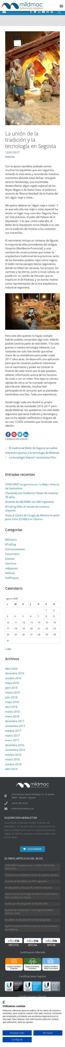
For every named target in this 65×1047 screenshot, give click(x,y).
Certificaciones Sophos (32, 976)
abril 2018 (11, 707)
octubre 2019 (13, 678)
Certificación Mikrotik (32, 952)
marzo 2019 (12, 692)
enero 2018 (12, 716)
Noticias (10, 156)
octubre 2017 (13, 730)
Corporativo (12, 554)
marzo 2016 (12, 759)
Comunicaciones (15, 549)
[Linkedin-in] (47, 12)
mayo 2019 (12, 683)
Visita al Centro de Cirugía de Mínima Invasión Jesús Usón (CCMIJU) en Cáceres (31, 895)
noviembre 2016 (15, 749)
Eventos (10, 558)
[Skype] (52, 12)
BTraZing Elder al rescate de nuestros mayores (28, 887)
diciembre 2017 (14, 721)
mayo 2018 (12, 702)
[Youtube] (43, 12)
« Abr (8, 649)
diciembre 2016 (14, 745)
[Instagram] (39, 12)
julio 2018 (11, 697)
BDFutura (11, 539)
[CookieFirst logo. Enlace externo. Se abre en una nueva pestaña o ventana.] (4, 1002)
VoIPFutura (11, 578)
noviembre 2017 (15, 726)
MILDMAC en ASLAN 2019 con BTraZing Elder (28, 919)
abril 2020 (11, 668)
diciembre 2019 (14, 673)
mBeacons (11, 568)
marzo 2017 (12, 735)
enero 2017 (12, 740)
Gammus (10, 563)
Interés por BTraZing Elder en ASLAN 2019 (26, 903)
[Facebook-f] (31, 12)
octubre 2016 (13, 754)
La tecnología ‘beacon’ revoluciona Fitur (32, 457)
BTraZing (10, 544)
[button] (59, 12)
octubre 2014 (13, 764)
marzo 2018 (12, 711)
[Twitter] (35, 12)
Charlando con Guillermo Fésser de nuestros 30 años (32, 874)
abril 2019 (11, 687)
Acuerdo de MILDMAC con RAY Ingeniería (29, 501)
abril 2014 (11, 769)
